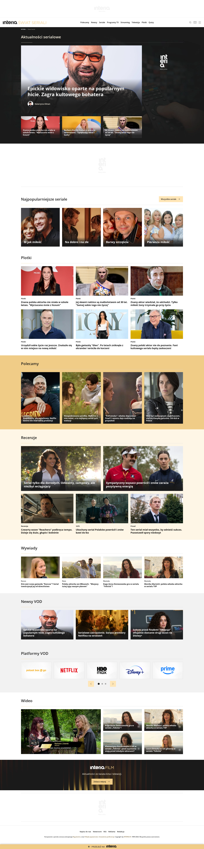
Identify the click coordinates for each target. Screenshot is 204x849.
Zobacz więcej (100, 781)
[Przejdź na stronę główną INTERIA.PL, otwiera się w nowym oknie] (10, 22)
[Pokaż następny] (113, 684)
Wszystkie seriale (168, 199)
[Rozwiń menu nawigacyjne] (199, 22)
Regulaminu (77, 837)
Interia (23, 29)
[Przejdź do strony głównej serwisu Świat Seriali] (32, 22)
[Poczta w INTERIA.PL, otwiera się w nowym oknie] (195, 22)
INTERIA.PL (127, 837)
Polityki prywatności (91, 837)
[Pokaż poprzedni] (91, 684)
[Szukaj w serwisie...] (190, 22)
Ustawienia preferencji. (107, 837)
